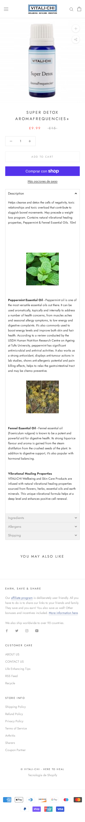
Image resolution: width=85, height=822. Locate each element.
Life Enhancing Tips (18, 669)
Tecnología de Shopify (42, 775)
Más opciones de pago (43, 181)
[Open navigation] (6, 9)
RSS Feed (11, 676)
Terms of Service (16, 728)
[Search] (71, 9)
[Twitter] (16, 630)
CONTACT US (14, 661)
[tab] (42, 193)
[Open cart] (79, 9)
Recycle (10, 683)
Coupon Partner (15, 750)
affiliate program (22, 598)
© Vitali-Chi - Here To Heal (42, 769)
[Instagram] (26, 630)
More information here (63, 613)
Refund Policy (14, 714)
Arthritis (10, 735)
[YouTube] (36, 630)
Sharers (10, 743)
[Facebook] (6, 630)
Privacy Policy (14, 721)
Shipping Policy (15, 707)
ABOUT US (12, 654)
